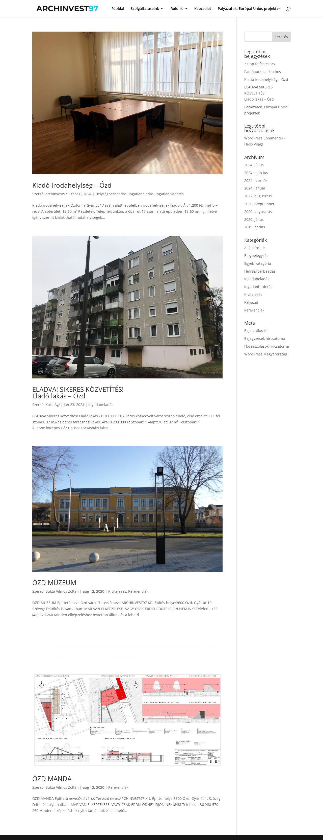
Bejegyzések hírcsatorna (264, 338)
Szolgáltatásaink (145, 9)
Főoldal (118, 9)
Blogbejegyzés (256, 255)
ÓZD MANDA (51, 778)
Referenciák (138, 591)
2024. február (255, 180)
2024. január (254, 188)
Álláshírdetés (255, 247)
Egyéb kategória (257, 263)
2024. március (256, 172)
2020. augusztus (258, 211)
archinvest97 (56, 193)
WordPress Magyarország (265, 354)
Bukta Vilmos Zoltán (62, 591)
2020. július (254, 219)
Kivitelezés (117, 591)
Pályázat (251, 302)
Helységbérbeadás (111, 193)
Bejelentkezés (255, 330)
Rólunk (177, 9)
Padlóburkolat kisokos (262, 71)
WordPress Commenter (263, 138)
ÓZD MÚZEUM (54, 582)
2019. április (254, 227)
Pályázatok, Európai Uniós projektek (249, 9)
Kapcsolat (202, 9)
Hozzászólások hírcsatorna (266, 346)
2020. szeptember (259, 203)
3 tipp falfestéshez (260, 63)
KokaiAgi (52, 404)
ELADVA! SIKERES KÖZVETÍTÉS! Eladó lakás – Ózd (78, 392)
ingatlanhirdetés (170, 193)
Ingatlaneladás (141, 193)
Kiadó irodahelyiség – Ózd (72, 185)
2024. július (254, 164)
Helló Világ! (253, 144)
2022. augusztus (258, 196)
